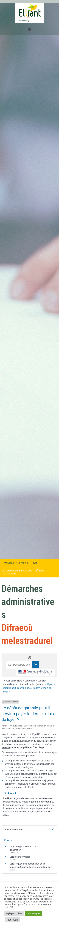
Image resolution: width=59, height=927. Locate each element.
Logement (30, 680)
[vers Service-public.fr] (35, 672)
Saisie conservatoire (19, 856)
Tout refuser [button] (12, 919)
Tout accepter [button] (33, 913)
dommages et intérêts (23, 787)
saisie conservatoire (24, 773)
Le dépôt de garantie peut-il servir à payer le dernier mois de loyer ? (29, 688)
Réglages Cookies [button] (14, 913)
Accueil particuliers (13, 680)
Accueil (11, 562)
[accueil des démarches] (29, 657)
